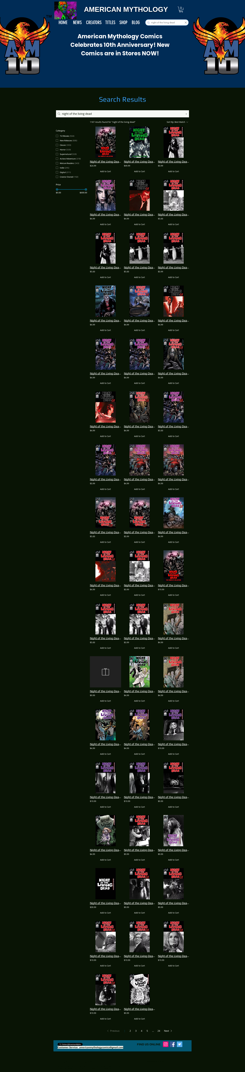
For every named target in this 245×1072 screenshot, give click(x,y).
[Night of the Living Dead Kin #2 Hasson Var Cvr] (173, 354)
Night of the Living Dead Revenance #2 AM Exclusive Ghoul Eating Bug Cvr (173, 849)
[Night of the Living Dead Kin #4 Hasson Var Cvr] (139, 301)
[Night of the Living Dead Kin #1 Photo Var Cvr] (105, 566)
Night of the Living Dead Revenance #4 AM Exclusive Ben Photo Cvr (139, 849)
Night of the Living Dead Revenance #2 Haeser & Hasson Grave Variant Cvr (105, 849)
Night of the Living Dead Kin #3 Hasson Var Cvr (139, 426)
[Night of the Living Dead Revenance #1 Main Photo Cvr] (139, 248)
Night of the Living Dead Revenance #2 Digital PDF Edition (139, 585)
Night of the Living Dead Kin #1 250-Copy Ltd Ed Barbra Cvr (105, 955)
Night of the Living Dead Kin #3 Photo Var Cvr (139, 214)
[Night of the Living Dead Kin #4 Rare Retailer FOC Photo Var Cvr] (139, 883)
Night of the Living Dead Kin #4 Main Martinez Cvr (105, 373)
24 (159, 1030)
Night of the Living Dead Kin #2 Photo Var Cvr (105, 426)
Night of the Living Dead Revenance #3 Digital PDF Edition (173, 161)
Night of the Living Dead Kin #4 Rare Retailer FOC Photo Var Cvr (139, 903)
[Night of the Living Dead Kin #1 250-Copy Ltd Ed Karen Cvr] (105, 989)
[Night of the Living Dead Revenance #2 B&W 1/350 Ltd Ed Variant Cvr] (139, 989)
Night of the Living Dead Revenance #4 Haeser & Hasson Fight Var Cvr (105, 744)
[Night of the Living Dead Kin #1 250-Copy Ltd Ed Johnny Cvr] (139, 936)
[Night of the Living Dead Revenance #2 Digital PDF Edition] (139, 566)
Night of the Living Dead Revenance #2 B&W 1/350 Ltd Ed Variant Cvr (139, 1008)
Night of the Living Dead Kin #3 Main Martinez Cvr (139, 479)
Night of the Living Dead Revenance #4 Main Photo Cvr (105, 638)
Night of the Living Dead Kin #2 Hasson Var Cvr (173, 373)
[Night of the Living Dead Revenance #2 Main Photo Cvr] (173, 195)
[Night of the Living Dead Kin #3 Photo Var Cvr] (139, 195)
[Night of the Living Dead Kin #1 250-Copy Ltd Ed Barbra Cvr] (105, 936)
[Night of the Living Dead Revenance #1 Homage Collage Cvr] (105, 195)
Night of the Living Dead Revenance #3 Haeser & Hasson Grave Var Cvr (139, 744)
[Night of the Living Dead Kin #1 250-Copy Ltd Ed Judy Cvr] (173, 936)
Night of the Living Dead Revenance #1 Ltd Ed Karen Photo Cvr (105, 797)
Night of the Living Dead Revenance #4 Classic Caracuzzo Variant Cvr (173, 691)
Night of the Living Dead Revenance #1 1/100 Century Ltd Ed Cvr (105, 903)
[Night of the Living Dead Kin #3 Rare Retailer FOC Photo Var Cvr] (173, 883)
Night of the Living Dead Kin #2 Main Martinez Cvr (173, 426)
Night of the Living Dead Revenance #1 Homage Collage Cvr (105, 214)
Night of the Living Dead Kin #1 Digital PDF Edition (139, 532)
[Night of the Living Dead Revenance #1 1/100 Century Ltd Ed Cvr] (105, 883)
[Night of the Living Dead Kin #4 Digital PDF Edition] (139, 354)
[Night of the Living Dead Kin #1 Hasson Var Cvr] (173, 512)
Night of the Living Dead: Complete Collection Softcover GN (105, 161)
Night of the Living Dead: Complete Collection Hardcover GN (139, 161)
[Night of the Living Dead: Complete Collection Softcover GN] (105, 142)
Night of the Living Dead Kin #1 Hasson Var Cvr (173, 532)
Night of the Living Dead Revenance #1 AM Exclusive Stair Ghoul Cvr (173, 797)
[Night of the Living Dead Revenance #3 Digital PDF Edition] (173, 142)
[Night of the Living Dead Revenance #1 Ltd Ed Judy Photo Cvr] (173, 724)
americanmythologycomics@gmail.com (101, 1047)
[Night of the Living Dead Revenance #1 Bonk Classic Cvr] (105, 301)
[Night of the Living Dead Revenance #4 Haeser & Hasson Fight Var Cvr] (105, 724)
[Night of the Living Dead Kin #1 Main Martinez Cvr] (105, 512)
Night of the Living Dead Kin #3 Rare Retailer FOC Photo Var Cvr (173, 903)
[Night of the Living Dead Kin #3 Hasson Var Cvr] (139, 407)
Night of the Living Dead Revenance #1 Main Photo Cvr (139, 267)
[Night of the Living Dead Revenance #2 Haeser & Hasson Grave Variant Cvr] (105, 830)
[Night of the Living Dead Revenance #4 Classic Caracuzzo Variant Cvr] (173, 671)
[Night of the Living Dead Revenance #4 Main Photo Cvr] (105, 618)
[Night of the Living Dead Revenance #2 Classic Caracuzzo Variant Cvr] (139, 671)
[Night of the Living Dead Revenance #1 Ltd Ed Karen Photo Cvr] (105, 777)
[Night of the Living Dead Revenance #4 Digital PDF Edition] (139, 618)
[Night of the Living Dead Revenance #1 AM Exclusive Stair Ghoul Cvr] (173, 777)
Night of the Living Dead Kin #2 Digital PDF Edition (105, 479)
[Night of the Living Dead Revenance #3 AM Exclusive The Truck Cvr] (105, 671)
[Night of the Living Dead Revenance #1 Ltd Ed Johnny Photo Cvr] (139, 777)
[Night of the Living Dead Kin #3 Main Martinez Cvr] (139, 460)
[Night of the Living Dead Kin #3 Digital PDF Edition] (173, 460)
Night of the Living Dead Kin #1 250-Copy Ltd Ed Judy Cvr (173, 955)
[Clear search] (185, 22)
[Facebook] (172, 1044)
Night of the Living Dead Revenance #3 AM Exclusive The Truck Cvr (105, 691)
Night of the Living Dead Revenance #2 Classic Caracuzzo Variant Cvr (139, 691)
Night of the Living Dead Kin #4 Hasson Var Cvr (139, 320)
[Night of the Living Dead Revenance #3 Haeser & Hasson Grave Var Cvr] (139, 724)
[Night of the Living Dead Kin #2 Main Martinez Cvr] (173, 407)
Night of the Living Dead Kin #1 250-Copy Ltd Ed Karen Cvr (105, 1008)
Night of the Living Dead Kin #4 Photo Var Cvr (173, 320)
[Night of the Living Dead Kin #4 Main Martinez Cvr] (105, 354)
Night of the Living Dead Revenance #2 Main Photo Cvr (173, 214)
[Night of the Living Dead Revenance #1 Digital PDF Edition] (173, 248)
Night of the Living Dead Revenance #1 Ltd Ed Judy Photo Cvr (173, 744)
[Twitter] (179, 1044)
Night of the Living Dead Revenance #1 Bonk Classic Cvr (105, 320)
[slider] (57, 189)
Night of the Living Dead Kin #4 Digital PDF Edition (139, 373)
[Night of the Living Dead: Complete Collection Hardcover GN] (139, 142)
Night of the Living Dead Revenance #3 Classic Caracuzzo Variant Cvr (173, 638)
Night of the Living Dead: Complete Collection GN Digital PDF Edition (173, 585)
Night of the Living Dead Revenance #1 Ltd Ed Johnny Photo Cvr (139, 797)
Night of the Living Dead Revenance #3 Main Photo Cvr (105, 267)
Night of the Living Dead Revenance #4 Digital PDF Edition (139, 638)
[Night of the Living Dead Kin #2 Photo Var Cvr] (105, 407)
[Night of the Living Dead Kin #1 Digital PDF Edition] (139, 512)
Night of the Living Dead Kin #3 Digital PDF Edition (173, 479)
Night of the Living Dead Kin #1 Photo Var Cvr (105, 585)
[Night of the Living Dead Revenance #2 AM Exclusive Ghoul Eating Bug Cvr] (173, 830)
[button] (181, 9)
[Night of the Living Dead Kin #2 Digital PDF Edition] (105, 460)
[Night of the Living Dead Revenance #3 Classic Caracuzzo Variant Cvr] (173, 618)
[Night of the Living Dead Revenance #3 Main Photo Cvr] (105, 248)
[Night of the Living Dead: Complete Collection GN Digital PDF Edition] (173, 566)
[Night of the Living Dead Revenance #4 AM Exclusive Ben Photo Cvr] (139, 830)
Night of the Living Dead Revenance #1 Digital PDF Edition (173, 267)
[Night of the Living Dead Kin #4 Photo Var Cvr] (173, 301)
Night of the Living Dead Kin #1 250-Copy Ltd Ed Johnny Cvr (139, 955)
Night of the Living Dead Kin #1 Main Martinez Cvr (105, 532)
